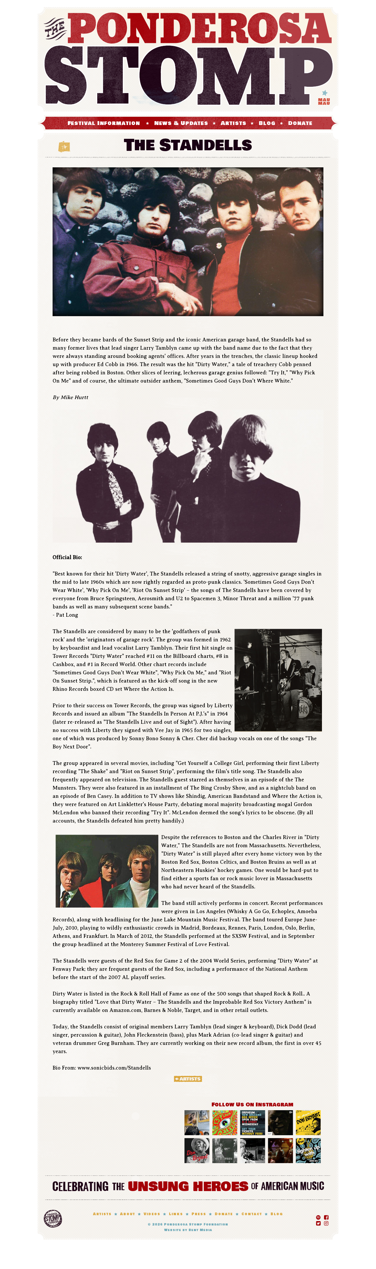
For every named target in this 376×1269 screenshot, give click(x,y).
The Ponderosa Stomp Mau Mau (188, 59)
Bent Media (200, 1230)
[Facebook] (326, 1216)
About (127, 1214)
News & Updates (181, 123)
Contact (251, 1214)
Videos (152, 1214)
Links (176, 1214)
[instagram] (326, 1222)
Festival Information (104, 123)
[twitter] (318, 1222)
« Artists (188, 1078)
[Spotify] (318, 1216)
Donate (300, 123)
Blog (267, 123)
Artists (233, 123)
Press (199, 1214)
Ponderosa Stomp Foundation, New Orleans (53, 1219)
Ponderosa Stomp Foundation (196, 1224)
